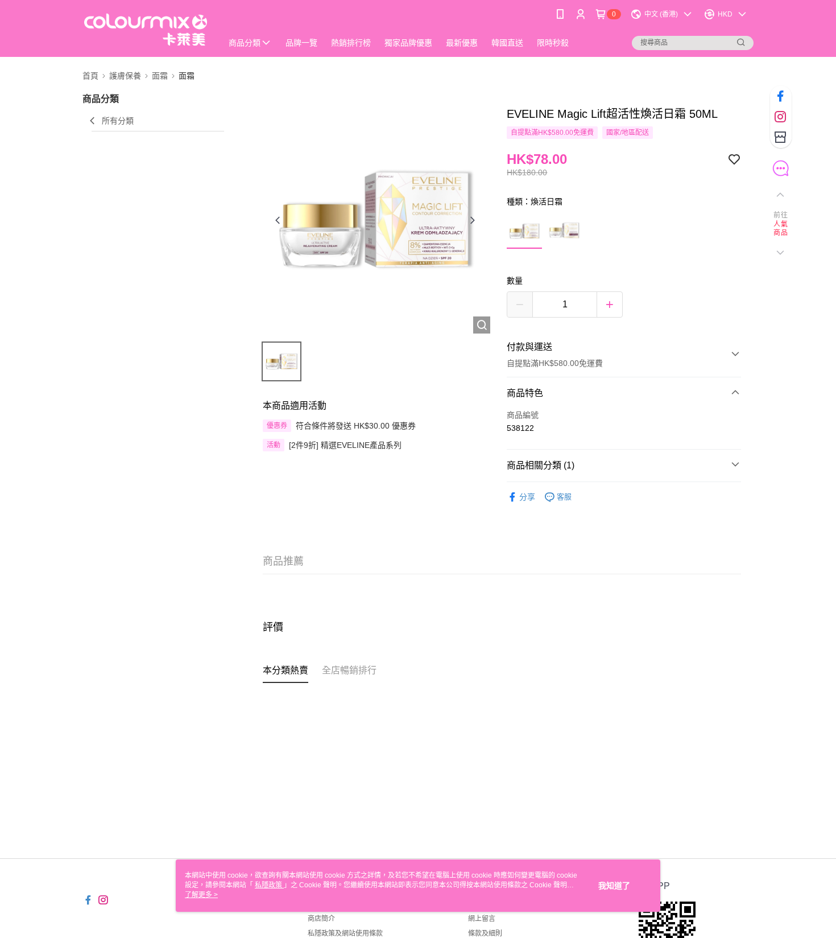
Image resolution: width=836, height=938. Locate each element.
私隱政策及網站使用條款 (345, 933)
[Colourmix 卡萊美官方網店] (145, 29)
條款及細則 (485, 933)
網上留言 (481, 919)
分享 (527, 496)
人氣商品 (780, 228)
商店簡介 (321, 919)
